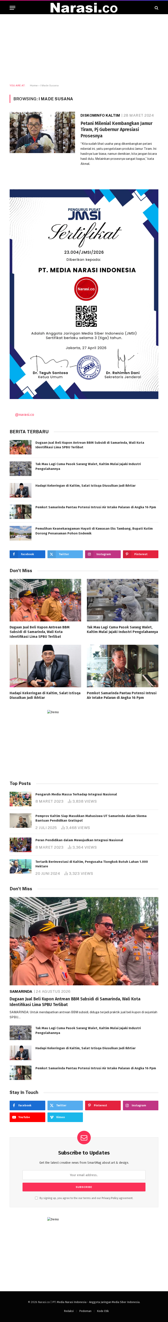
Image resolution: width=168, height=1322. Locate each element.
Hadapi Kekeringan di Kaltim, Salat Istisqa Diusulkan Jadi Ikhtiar (85, 486)
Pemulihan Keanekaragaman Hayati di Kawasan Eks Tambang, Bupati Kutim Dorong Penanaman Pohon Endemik (94, 531)
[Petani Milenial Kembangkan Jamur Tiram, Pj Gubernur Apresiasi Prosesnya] (42, 132)
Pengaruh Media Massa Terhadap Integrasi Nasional (76, 794)
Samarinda (21, 991)
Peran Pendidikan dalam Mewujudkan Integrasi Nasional (79, 840)
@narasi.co (24, 414)
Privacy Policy (110, 1198)
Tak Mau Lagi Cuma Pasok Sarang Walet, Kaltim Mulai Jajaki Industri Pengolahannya (88, 466)
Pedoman (85, 1311)
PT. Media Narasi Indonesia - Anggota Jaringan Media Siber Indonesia (96, 1302)
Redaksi (69, 1311)
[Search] (156, 8)
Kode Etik (103, 1311)
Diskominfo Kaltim (100, 115)
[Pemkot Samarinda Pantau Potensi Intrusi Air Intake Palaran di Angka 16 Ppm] (21, 512)
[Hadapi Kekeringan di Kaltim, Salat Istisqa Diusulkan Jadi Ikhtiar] (21, 490)
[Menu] (12, 8)
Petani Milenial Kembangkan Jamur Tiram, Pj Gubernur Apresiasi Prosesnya (116, 130)
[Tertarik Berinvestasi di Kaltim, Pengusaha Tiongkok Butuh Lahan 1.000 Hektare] (21, 866)
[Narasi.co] (84, 8)
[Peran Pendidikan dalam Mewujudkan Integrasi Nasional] (21, 845)
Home (34, 85)
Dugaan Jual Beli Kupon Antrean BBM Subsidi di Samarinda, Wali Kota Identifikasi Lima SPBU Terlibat (89, 445)
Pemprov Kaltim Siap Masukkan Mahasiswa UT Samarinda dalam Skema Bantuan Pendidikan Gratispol (91, 818)
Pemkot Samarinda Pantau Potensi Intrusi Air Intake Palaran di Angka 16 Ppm (95, 507)
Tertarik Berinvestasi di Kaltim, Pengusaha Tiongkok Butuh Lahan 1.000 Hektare (91, 864)
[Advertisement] (84, 49)
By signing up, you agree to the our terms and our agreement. (86, 1198)
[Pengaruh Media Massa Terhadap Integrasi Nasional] (21, 799)
